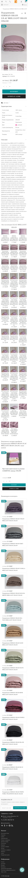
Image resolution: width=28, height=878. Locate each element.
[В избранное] (25, 13)
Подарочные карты (5, 855)
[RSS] (12, 825)
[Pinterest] (10, 825)
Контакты (3, 867)
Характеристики (6, 106)
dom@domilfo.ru (6, 823)
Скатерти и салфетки (6, 850)
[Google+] (7, 825)
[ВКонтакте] (2, 825)
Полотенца (3, 843)
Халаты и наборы (5, 846)
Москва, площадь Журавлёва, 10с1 (10, 816)
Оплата (2, 862)
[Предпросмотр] (14, 459)
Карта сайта (3, 872)
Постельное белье (5, 833)
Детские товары (4, 841)
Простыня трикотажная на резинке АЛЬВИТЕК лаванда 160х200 (13, 470)
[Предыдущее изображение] (3, 507)
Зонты (2, 853)
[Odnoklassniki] (4, 825)
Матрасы (3, 851)
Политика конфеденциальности (8, 870)
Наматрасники (4, 838)
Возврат (3, 865)
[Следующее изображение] (24, 507)
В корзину (14, 92)
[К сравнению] (22, 13)
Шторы (2, 848)
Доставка (3, 863)
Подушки (3, 835)
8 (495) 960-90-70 (8, 820)
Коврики (3, 845)
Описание (4, 140)
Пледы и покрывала (5, 840)
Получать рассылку (20, 807)
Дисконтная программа (6, 868)
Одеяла (2, 836)
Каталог (6, 4)
